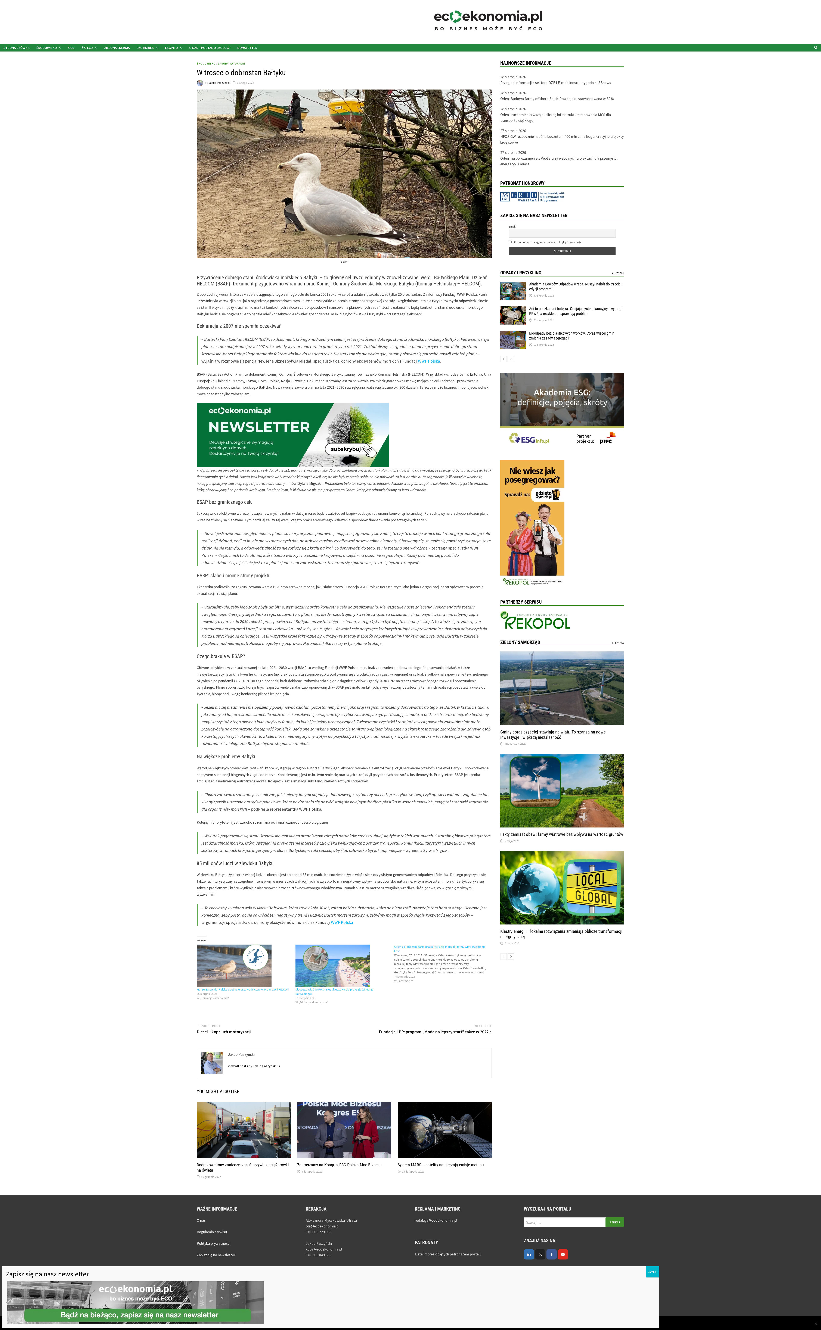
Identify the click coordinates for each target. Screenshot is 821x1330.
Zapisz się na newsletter (216, 1254)
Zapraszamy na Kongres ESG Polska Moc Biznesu (339, 1164)
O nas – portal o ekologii (209, 48)
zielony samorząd (520, 642)
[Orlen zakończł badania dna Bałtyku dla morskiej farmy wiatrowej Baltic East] (443, 964)
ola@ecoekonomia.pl (322, 1226)
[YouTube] (563, 1254)
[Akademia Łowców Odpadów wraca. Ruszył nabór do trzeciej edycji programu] (513, 284)
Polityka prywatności (213, 1243)
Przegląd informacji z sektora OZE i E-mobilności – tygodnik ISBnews (555, 82)
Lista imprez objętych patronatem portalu (448, 1254)
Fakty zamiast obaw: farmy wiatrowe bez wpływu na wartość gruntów (561, 834)
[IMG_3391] (532, 524)
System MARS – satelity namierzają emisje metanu (441, 1164)
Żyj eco (87, 48)
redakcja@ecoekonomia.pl (436, 1220)
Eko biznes (145, 48)
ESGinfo (171, 48)
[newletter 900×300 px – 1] (293, 434)
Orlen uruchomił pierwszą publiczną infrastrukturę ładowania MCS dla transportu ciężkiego (555, 117)
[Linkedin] (529, 1254)
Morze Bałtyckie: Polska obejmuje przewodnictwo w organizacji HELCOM (243, 989)
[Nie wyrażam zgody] (816, 1323)
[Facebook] (551, 1254)
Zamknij (652, 1271)
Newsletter (247, 48)
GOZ (71, 48)
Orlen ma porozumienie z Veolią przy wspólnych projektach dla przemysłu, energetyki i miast (558, 161)
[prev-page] (503, 359)
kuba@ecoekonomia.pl (324, 1249)
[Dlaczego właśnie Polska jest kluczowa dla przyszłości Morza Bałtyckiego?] (342, 966)
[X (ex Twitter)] (540, 1254)
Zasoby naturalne (231, 63)
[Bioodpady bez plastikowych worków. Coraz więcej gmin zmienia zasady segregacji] (513, 333)
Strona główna (16, 48)
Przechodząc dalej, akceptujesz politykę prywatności (548, 242)
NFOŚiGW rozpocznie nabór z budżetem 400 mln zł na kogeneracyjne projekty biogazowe (562, 139)
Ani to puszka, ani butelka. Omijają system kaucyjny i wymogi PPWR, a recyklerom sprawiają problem (575, 311)
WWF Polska (429, 361)
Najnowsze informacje (525, 63)
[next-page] (511, 359)
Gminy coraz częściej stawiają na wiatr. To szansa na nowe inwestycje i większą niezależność (553, 734)
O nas (201, 1220)
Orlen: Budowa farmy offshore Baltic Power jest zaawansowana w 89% (557, 98)
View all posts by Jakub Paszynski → (254, 1066)
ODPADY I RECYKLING (520, 272)
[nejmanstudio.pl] (613, 21)
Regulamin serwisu (212, 1231)
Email (512, 226)
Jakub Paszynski (219, 83)
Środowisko (46, 48)
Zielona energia (117, 48)
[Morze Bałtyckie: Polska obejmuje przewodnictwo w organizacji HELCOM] (244, 966)
